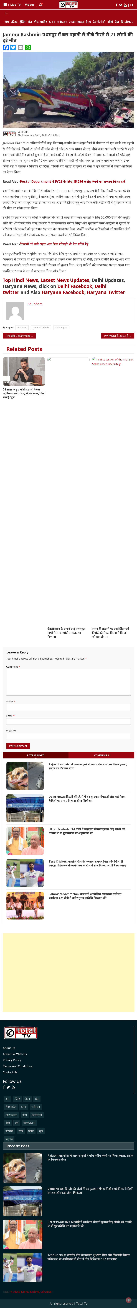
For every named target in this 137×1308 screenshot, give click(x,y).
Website (11, 730)
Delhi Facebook (74, 286)
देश (117, 22)
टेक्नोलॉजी (99, 22)
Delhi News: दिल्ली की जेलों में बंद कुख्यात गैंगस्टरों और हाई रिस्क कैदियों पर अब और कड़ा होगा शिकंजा (87, 799)
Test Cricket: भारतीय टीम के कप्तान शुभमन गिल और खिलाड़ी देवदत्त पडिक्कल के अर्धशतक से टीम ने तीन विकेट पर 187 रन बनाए (87, 863)
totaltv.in (23, 131)
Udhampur (61, 327)
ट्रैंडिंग (22, 22)
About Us (9, 1048)
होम (6, 22)
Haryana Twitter (106, 292)
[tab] (35, 755)
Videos (29, 5)
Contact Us (10, 1072)
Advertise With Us (15, 1054)
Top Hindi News (20, 280)
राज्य (21, 1131)
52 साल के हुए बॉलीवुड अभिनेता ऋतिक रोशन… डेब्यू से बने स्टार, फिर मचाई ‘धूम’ (23, 393)
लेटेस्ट (14, 22)
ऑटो (110, 22)
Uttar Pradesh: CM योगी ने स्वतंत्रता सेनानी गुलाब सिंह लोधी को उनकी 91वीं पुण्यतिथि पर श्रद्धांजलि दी (87, 831)
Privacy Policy (12, 1060)
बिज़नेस (9, 1139)
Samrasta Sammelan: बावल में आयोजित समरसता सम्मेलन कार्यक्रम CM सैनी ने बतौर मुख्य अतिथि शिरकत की (85, 896)
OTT (52, 22)
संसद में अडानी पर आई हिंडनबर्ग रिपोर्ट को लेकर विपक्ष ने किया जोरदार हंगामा (110, 633)
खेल (29, 22)
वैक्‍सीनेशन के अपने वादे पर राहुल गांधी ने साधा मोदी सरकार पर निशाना (66, 633)
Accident (22, 327)
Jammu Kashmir (41, 327)
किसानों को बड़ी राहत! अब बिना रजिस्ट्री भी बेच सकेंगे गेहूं (54, 244)
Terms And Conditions (17, 1066)
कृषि (41, 1131)
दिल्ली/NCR (128, 22)
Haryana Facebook (63, 292)
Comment (13, 666)
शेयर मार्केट (40, 22)
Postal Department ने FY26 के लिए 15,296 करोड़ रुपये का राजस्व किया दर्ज (72, 181)
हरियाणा (9, 1131)
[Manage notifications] (128, 1300)
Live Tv (15, 5)
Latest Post (35, 755)
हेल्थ (88, 22)
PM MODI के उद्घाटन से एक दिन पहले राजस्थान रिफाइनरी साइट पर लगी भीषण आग (119, 335)
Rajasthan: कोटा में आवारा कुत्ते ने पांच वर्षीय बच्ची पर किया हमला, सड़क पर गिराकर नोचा (88, 766)
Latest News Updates (64, 280)
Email (10, 716)
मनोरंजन (62, 22)
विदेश (31, 1131)
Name (11, 701)
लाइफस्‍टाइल (76, 22)
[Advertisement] (68, 972)
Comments (101, 755)
